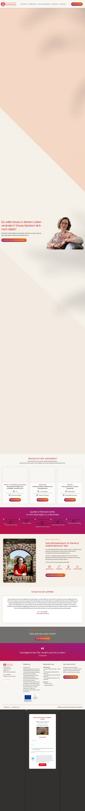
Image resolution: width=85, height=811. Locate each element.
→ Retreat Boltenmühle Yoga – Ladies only (51, 669)
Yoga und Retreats (44, 4)
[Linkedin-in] (7, 680)
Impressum (7, 707)
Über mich (55, 4)
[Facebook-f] (4, 680)
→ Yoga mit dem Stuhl (48, 685)
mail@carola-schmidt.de (9, 676)
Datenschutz (16, 707)
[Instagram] (10, 680)
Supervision (32, 4)
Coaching (23, 4)
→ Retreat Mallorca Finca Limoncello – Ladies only (52, 675)
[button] (5, 524)
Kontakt (63, 4)
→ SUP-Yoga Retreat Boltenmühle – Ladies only (51, 672)
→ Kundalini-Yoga (47, 683)
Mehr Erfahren (15, 499)
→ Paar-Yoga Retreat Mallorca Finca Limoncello (51, 678)
